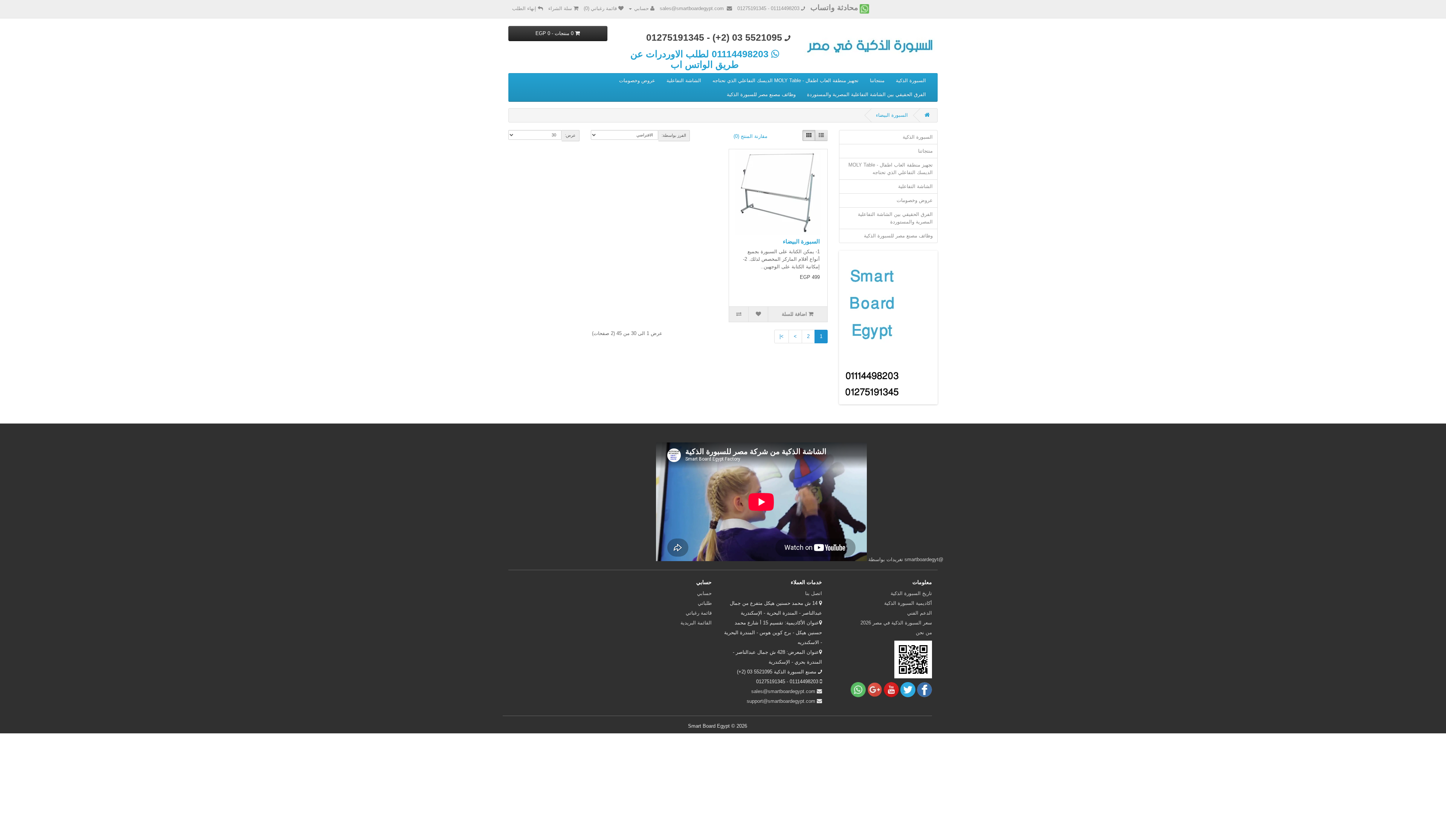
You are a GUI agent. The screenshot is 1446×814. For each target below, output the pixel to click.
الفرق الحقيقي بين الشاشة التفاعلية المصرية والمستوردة (866, 94)
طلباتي (705, 603)
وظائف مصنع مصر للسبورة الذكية (761, 94)
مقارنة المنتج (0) (750, 136)
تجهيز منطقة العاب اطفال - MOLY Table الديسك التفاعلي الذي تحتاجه (785, 80)
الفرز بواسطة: (674, 135)
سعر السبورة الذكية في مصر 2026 (896, 623)
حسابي (704, 593)
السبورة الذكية (911, 80)
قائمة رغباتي (699, 613)
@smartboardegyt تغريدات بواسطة (905, 559)
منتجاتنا (877, 80)
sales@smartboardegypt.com (783, 691)
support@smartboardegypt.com (781, 701)
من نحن (924, 632)
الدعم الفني (919, 613)
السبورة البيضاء (892, 115)
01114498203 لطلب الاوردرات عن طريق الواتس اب (700, 59)
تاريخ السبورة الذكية (911, 593)
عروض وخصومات (637, 80)
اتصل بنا (813, 593)
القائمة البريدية (696, 623)
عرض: (570, 135)
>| (781, 336)
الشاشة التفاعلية (684, 80)
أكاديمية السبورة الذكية (908, 603)
